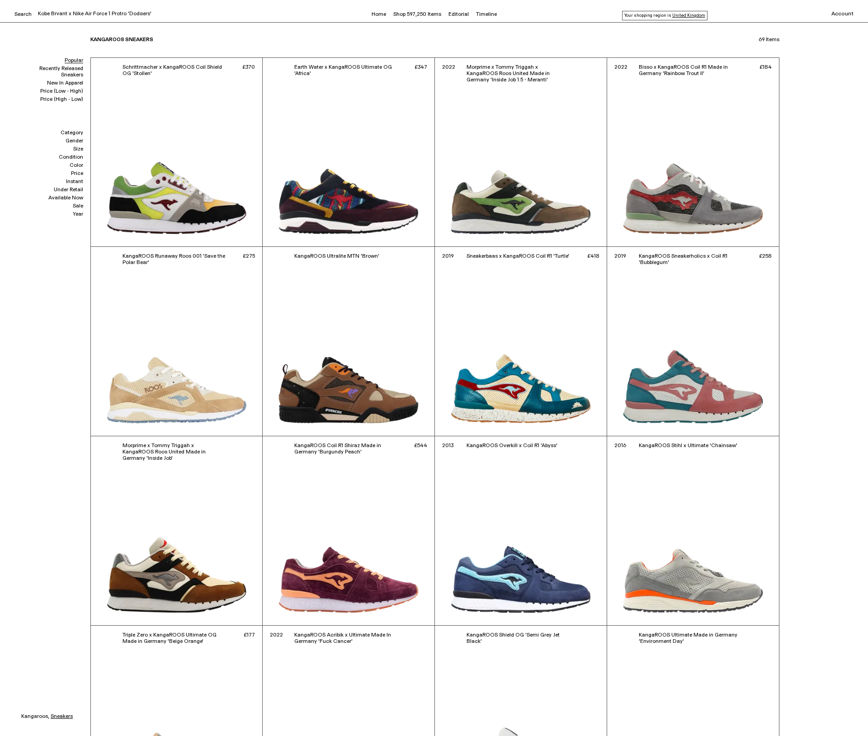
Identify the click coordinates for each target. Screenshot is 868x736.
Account (842, 14)
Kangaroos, (35, 716)
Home (379, 14)
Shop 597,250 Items (417, 14)
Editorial (458, 14)
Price (77, 173)
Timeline (486, 14)
